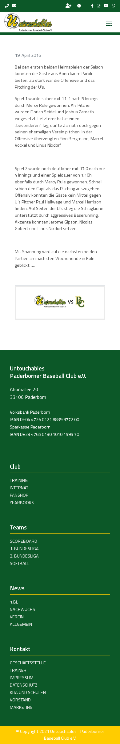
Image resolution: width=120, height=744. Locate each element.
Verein (17, 616)
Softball (20, 563)
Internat (19, 487)
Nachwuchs (22, 609)
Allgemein (21, 624)
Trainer (18, 670)
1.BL (14, 602)
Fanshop (19, 495)
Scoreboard (23, 541)
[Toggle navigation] (109, 22)
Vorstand (20, 699)
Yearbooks (22, 502)
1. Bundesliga (24, 548)
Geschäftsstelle (28, 662)
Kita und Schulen (28, 692)
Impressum (22, 677)
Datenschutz (24, 685)
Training (19, 480)
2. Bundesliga (24, 556)
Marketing (21, 707)
